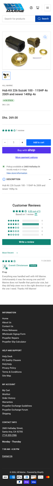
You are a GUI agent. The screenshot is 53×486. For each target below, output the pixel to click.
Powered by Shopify (35, 472)
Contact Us (7, 326)
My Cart (6, 390)
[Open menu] (47, 8)
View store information (16, 173)
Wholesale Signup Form (13, 334)
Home (5, 318)
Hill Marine (7, 86)
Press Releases (9, 330)
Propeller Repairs (10, 338)
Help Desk (7, 356)
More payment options (26, 157)
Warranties (7, 402)
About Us (6, 322)
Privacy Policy (9, 368)
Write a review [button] (26, 242)
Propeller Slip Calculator (14, 341)
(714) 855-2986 (9, 435)
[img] (9, 261)
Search (45, 18)
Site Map (6, 375)
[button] (9, 130)
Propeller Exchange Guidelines (17, 406)
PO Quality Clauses (11, 360)
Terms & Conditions (12, 372)
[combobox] (26, 19)
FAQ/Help (7, 364)
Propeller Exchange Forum (15, 409)
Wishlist (6, 394)
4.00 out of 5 (34, 211)
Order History (8, 398)
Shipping (6, 413)
